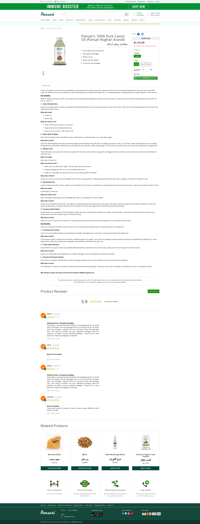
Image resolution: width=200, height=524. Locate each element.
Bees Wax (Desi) (54, 454)
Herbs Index (88, 505)
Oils (109, 20)
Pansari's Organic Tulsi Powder (145, 455)
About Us (43, 505)
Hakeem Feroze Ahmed (64, 505)
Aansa (157, 1)
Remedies (117, 20)
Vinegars (134, 20)
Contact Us (110, 505)
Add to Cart (146, 78)
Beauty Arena (100, 20)
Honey (90, 20)
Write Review (153, 291)
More (142, 20)
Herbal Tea (69, 20)
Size (136, 61)
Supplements (80, 20)
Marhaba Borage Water (115, 454)
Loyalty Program (78, 505)
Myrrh (84, 454)
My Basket (140, 15)
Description (46, 86)
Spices (61, 20)
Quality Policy (52, 505)
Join (158, 13)
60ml (142, 64)
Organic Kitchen (131, 1)
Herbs (54, 20)
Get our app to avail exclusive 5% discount (145, 46)
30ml (136, 64)
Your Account (155, 15)
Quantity (137, 70)
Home (42, 28)
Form (137, 53)
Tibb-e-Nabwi (45, 20)
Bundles (126, 20)
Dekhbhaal (150, 1)
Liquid (137, 56)
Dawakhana (141, 1)
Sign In (153, 13)
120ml (148, 64)
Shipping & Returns (99, 505)
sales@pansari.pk (69, 516)
